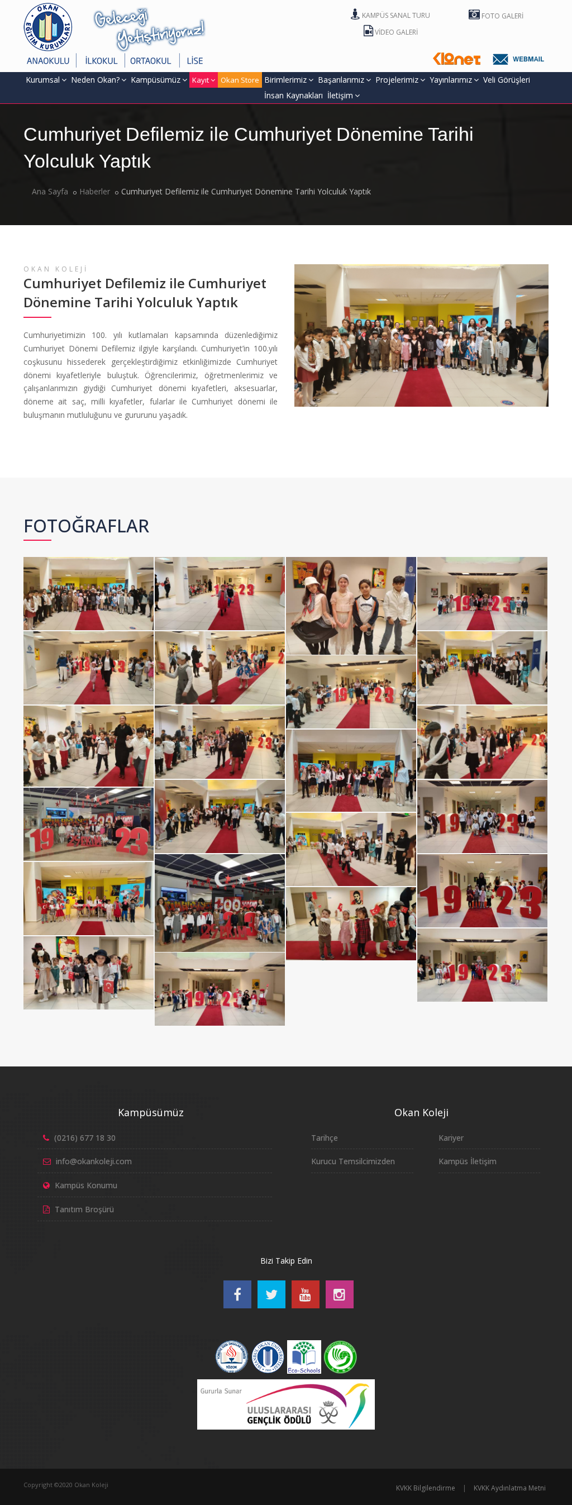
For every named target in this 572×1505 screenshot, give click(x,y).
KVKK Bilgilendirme (425, 1488)
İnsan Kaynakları (293, 95)
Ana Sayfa (50, 191)
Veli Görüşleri (506, 79)
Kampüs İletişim (467, 1161)
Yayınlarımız (451, 79)
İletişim (340, 95)
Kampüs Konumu (86, 1185)
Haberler (94, 191)
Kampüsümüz (155, 79)
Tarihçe (324, 1137)
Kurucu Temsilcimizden (353, 1161)
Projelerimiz (396, 79)
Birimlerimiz (285, 79)
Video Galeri (395, 32)
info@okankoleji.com (94, 1161)
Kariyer (451, 1137)
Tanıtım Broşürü (84, 1209)
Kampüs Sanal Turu (395, 15)
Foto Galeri (501, 16)
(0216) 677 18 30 (85, 1137)
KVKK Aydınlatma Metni (510, 1488)
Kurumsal (43, 79)
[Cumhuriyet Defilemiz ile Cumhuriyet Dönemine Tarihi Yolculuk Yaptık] (86, 559)
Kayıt (200, 80)
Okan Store (240, 80)
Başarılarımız (341, 79)
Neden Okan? (95, 79)
